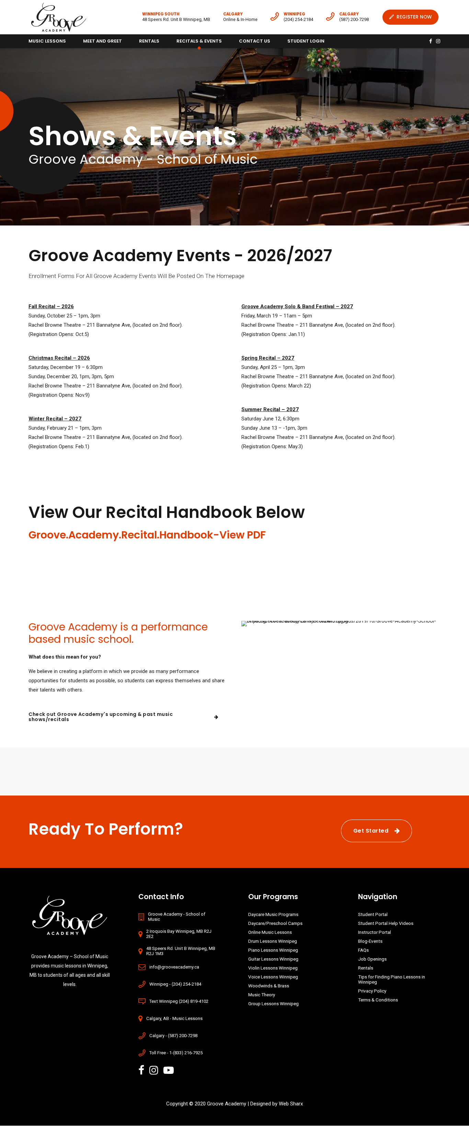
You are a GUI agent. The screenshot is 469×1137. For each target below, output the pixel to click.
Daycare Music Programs (273, 914)
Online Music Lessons (270, 932)
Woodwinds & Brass (268, 985)
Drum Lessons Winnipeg (272, 941)
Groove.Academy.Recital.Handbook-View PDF (147, 534)
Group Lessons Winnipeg (273, 1003)
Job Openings (372, 959)
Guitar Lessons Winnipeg (273, 959)
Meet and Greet (102, 41)
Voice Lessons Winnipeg (273, 976)
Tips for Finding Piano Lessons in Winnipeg (391, 979)
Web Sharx (291, 1104)
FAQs (363, 950)
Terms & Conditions (378, 999)
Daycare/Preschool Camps (275, 923)
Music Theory (261, 994)
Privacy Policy (372, 991)
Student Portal (373, 914)
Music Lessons (47, 41)
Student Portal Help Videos (385, 923)
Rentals (149, 41)
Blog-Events (370, 941)
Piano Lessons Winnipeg (273, 950)
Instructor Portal (374, 932)
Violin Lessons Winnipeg (273, 968)
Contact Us (254, 41)
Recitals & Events (199, 41)
